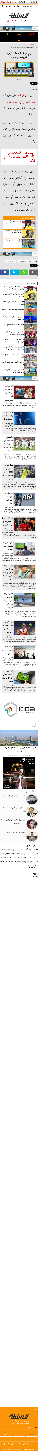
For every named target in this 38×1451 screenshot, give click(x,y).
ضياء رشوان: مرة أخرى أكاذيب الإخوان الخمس (14, 809)
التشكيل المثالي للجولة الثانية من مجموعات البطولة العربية (13, 241)
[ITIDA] (19, 709)
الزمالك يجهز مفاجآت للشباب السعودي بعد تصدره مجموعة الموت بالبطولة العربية (14, 348)
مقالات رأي (31, 791)
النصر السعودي (29, 102)
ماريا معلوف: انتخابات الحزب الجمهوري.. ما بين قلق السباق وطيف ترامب (13, 822)
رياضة (32, 44)
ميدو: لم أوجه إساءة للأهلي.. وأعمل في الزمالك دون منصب (13, 318)
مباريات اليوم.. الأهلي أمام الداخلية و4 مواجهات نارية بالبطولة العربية (15, 333)
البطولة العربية (12, 102)
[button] (29, 755)
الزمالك (21, 95)
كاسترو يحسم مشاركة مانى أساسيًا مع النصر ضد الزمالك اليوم (14, 231)
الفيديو (33, 725)
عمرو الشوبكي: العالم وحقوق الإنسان (16, 832)
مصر (19, 34)
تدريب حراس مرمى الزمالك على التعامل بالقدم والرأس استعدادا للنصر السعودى (13, 222)
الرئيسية (31, 34)
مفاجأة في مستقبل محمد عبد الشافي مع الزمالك (13, 324)
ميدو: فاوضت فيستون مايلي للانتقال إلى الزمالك (13, 309)
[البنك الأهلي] (19, 255)
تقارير (6, 34)
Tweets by (34, 876)
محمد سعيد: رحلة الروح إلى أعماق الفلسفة (14, 795)
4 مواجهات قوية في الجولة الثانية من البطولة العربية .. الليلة (14, 340)
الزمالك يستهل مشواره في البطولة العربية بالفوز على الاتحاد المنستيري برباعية (13, 371)
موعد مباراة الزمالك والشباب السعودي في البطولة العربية (13, 355)
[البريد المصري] (19, 773)
